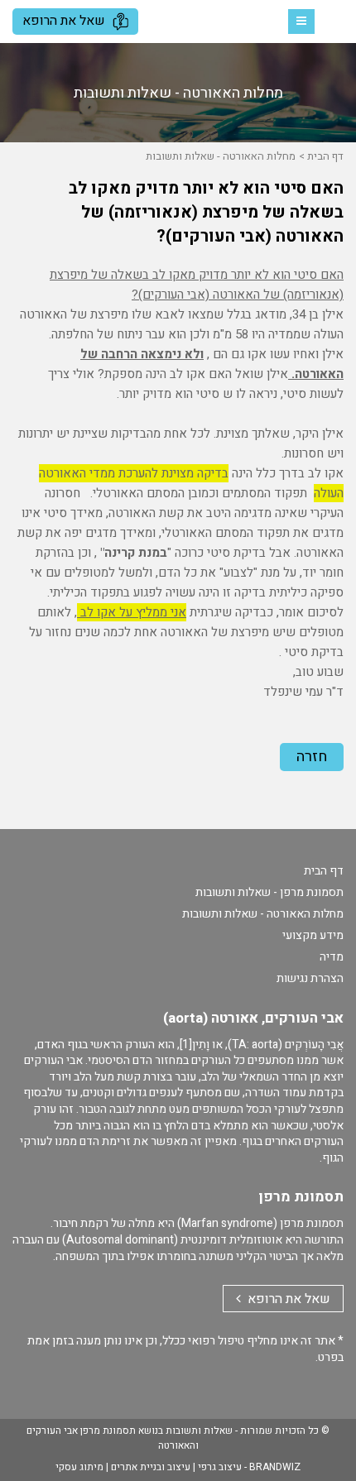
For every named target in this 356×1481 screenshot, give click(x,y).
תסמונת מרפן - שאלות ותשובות (269, 892)
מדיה (332, 957)
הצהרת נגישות (310, 978)
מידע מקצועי (313, 935)
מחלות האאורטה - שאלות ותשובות (221, 156)
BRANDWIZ (275, 1466)
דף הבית (325, 156)
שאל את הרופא (65, 21)
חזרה (311, 756)
